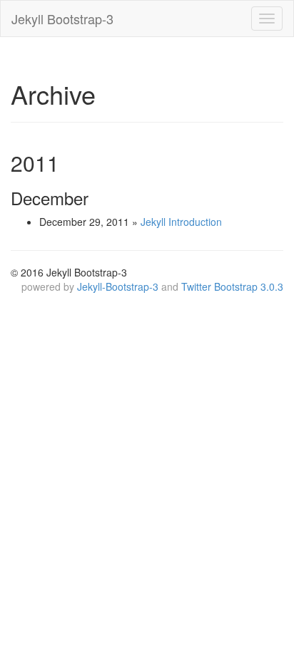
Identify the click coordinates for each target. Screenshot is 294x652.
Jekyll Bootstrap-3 (62, 18)
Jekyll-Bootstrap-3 (117, 286)
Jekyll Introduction (181, 221)
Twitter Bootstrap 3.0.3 (232, 286)
